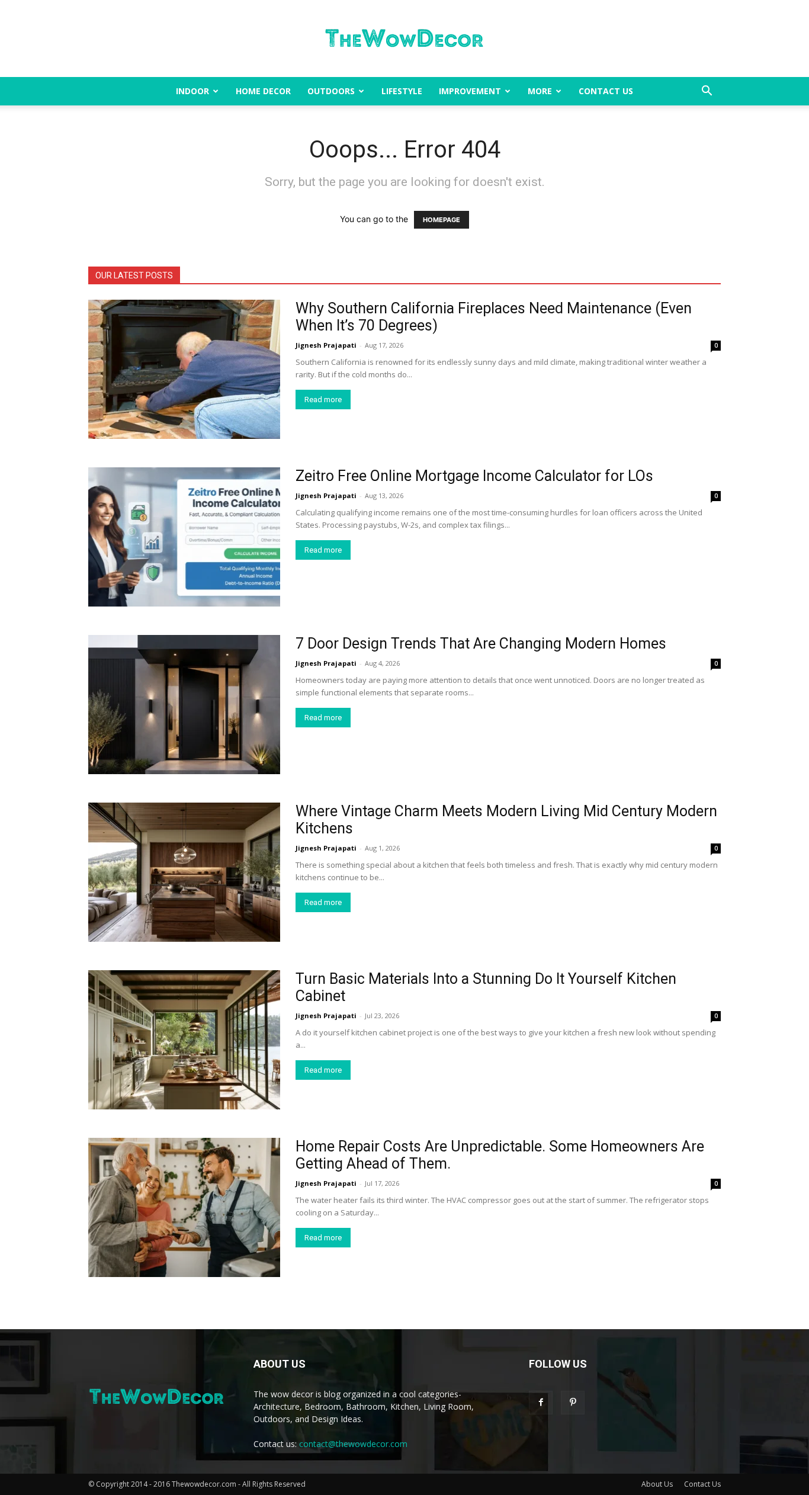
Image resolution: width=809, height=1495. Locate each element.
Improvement (470, 91)
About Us (657, 1484)
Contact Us (606, 91)
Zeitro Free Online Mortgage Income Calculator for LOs (474, 476)
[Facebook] (541, 1402)
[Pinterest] (573, 1402)
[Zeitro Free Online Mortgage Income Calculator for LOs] (184, 537)
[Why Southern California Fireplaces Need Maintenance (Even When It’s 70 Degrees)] (184, 369)
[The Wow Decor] (404, 39)
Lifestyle (401, 91)
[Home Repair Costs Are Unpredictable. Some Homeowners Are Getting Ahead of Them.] (184, 1207)
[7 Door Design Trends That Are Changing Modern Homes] (184, 704)
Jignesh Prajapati (326, 345)
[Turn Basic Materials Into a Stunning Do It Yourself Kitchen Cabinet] (184, 1039)
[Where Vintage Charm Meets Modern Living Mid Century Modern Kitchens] (184, 872)
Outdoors (331, 91)
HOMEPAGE (441, 220)
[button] (706, 92)
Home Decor (263, 91)
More (540, 91)
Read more (323, 399)
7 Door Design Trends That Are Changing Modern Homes (481, 643)
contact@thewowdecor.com (353, 1443)
